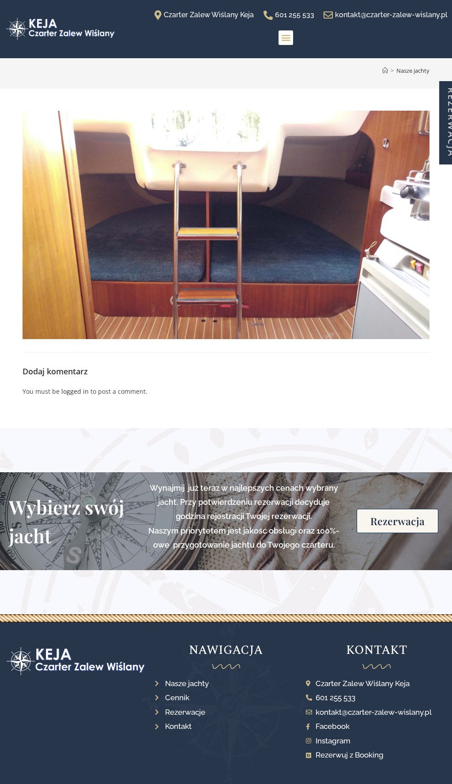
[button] (286, 37)
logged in (75, 391)
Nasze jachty (412, 71)
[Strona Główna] (385, 71)
